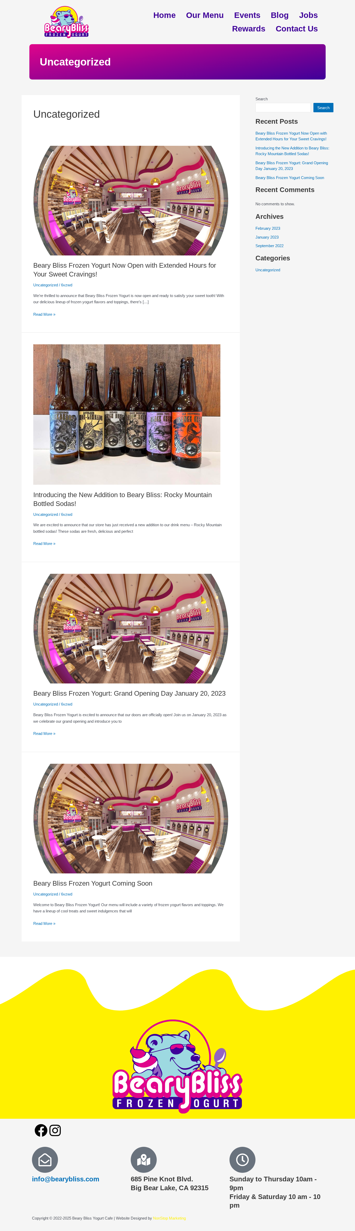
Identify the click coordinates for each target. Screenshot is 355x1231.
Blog (280, 15)
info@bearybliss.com (65, 1179)
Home (164, 15)
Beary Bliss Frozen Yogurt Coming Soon (92, 883)
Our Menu (205, 15)
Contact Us (297, 28)
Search (261, 99)
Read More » (44, 314)
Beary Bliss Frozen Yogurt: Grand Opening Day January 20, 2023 (129, 693)
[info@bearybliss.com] (45, 1160)
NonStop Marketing (169, 1218)
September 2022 (269, 245)
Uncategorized (45, 285)
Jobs (308, 15)
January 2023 (267, 237)
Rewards (248, 28)
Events (247, 15)
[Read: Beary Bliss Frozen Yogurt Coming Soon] (130, 818)
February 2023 (267, 228)
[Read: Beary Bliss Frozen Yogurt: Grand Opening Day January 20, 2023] (130, 628)
